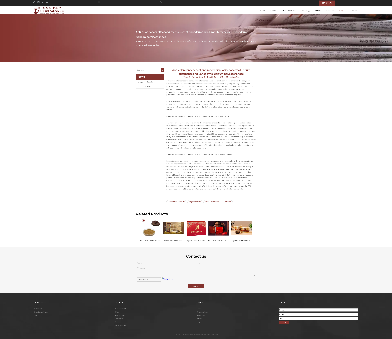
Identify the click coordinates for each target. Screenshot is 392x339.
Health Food (38, 309)
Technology (201, 315)
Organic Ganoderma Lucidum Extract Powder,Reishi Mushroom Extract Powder (150, 241)
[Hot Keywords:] (161, 2)
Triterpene (226, 202)
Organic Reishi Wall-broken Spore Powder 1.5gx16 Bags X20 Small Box (241, 241)
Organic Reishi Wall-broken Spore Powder (196, 241)
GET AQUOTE (327, 3)
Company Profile (120, 309)
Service (199, 318)
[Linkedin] (38, 2)
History (117, 312)
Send (284, 323)
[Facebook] (34, 2)
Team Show (119, 318)
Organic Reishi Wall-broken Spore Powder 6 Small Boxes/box (218, 241)
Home (199, 309)
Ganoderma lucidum (176, 202)
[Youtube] (46, 2)
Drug (35, 315)
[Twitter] (42, 2)
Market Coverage (121, 325)
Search (162, 70)
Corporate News (144, 86)
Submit (196, 286)
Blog (198, 322)
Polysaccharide (195, 202)
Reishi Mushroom (212, 202)
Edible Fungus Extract (41, 312)
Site (237, 77)
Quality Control (120, 315)
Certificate (118, 322)
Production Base (202, 312)
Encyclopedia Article (146, 82)
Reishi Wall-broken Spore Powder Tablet (173, 241)
